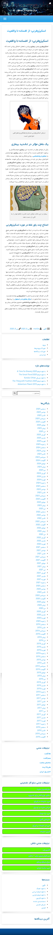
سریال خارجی (41, 904)
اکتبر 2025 (41, 415)
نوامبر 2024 (41, 450)
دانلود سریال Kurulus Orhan (35, 377)
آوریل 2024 (41, 473)
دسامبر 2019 (41, 624)
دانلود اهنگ (41, 888)
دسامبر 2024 (41, 447)
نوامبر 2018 (41, 659)
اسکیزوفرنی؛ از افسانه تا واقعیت (26, 31)
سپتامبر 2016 (41, 733)
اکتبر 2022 (41, 518)
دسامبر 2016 (41, 727)
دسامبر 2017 (41, 695)
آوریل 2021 (41, 573)
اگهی (45, 328)
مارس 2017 (41, 717)
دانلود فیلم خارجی (39, 895)
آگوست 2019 (41, 634)
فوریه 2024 (41, 479)
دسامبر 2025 (41, 409)
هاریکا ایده (46, 767)
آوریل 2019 (41, 643)
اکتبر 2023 (41, 492)
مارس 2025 (41, 438)
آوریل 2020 (41, 611)
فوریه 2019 (41, 650)
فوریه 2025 (41, 441)
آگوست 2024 (41, 460)
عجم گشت (47, 758)
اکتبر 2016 (41, 730)
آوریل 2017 (41, 714)
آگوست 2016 (41, 737)
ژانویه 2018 (41, 692)
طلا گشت (47, 753)
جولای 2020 (41, 601)
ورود (44, 345)
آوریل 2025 (41, 434)
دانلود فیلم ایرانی (39, 891)
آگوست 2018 (41, 669)
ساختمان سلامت (45, 762)
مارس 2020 (41, 614)
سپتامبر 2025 (41, 418)
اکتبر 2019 (41, 627)
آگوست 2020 (41, 598)
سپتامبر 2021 (41, 556)
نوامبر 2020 (41, 589)
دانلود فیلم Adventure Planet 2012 (32, 384)
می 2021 (42, 569)
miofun (36, 328)
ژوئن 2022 (41, 531)
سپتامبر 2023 (41, 495)
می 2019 (42, 640)
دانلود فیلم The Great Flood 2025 (32, 374)
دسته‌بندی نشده (39, 901)
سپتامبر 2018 (41, 666)
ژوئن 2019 (41, 637)
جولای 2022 (41, 528)
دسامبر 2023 (41, 486)
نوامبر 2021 (41, 550)
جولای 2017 (41, 704)
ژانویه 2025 (41, 444)
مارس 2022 (41, 540)
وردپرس (42, 354)
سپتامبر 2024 (41, 457)
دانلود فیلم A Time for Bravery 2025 (31, 371)
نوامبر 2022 (41, 515)
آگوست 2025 (41, 421)
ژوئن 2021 (41, 566)
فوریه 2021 (41, 579)
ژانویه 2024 (41, 483)
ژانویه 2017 (41, 724)
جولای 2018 (41, 672)
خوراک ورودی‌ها (40, 348)
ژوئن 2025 (41, 428)
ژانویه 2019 (41, 653)
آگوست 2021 (41, 560)
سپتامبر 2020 (41, 595)
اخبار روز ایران (45, 771)
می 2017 (42, 711)
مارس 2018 (41, 685)
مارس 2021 (41, 576)
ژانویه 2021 (41, 582)
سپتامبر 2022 (41, 521)
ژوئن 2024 (41, 466)
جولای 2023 (41, 502)
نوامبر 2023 (41, 489)
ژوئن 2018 (41, 675)
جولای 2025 (41, 425)
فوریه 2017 (41, 720)
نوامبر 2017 (41, 698)
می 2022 (42, 534)
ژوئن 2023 (41, 505)
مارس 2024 (41, 476)
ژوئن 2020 (41, 605)
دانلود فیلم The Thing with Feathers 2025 (29, 381)
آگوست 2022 (41, 524)
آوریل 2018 (41, 682)
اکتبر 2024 (41, 454)
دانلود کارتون (41, 898)
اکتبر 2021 (41, 553)
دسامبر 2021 (41, 547)
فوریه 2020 (41, 618)
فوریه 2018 (41, 688)
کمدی (44, 907)
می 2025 (42, 431)
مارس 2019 (41, 646)
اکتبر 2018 (41, 663)
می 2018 (42, 679)
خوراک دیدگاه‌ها (40, 351)
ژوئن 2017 (41, 708)
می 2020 (42, 608)
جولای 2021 (41, 563)
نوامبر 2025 (41, 412)
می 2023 (42, 508)
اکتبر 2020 (41, 592)
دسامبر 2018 (41, 656)
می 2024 (42, 470)
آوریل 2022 (41, 537)
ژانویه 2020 (41, 621)
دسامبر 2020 (41, 585)
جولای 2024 (41, 463)
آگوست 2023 (41, 499)
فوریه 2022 (41, 544)
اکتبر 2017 (41, 701)
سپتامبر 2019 (41, 630)
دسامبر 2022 (41, 511)
